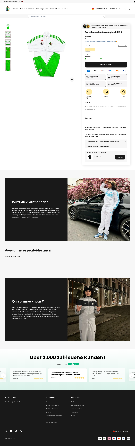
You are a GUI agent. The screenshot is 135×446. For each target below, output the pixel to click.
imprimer (48, 412)
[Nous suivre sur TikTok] (16, 431)
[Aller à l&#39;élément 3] (8, 42)
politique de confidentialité (54, 415)
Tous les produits (42, 9)
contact (48, 419)
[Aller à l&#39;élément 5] (8, 66)
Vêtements (54, 9)
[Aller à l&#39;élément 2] (8, 34)
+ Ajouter (120, 157)
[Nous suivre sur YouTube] (11, 431)
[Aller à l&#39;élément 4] (8, 53)
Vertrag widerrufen (51, 422)
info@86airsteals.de (16, 402)
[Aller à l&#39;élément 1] (8, 26)
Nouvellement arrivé (27, 9)
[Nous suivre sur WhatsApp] (21, 431)
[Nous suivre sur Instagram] (6, 431)
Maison (15, 9)
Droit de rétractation (52, 409)
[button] (131, 375)
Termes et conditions (52, 405)
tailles (64, 9)
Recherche (49, 402)
